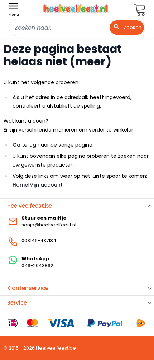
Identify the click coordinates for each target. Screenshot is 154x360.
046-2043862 (37, 265)
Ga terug (24, 144)
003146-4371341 (39, 240)
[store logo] (75, 8)
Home (20, 184)
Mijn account (46, 184)
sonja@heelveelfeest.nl (48, 224)
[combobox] (77, 27)
